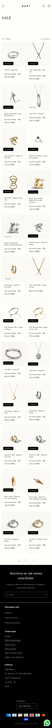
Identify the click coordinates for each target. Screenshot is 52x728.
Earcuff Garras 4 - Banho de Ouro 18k (13, 157)
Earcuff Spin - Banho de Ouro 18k (12, 286)
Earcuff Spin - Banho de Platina (37, 412)
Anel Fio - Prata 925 (11, 70)
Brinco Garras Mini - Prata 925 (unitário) (13, 115)
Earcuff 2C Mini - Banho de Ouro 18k (13, 456)
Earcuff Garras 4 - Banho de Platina (38, 243)
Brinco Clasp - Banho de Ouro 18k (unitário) (12, 497)
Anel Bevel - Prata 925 (11, 369)
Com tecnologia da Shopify (31, 723)
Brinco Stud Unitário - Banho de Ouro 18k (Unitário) (36, 200)
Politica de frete (10, 649)
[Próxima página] (32, 560)
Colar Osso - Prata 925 (36, 114)
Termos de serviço (11, 618)
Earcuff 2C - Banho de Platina (11, 540)
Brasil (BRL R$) (24, 706)
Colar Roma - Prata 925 (36, 370)
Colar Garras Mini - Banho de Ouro (37, 286)
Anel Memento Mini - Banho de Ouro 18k (38, 328)
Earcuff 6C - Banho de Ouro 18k (13, 199)
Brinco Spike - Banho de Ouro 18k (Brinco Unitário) (38, 498)
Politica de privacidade (13, 640)
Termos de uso (10, 644)
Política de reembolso (12, 623)
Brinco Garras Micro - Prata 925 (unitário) (38, 157)
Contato (8, 636)
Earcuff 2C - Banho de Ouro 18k (38, 540)
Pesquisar (8, 613)
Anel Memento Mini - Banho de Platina (13, 328)
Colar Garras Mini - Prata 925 (37, 71)
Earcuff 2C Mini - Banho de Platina (38, 456)
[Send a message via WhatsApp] (47, 723)
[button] (3, 6)
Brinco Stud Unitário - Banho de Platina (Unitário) (13, 244)
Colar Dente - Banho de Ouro (11, 412)
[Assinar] (44, 595)
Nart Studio (21, 723)
